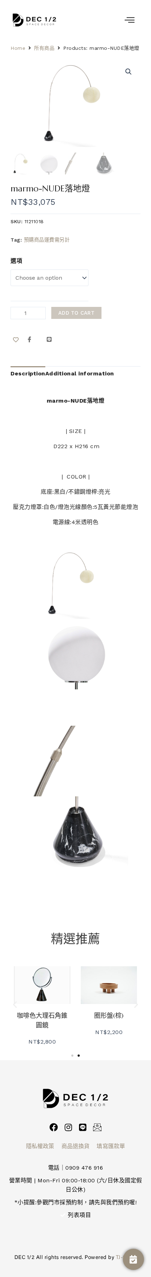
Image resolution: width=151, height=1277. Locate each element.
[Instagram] (68, 1127)
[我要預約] (133, 1259)
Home (18, 48)
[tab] (28, 373)
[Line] (83, 1127)
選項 (16, 260)
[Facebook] (54, 1127)
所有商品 (44, 48)
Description (28, 373)
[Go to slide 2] (79, 1056)
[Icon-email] (97, 1127)
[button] (15, 1004)
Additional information (79, 373)
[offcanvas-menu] (129, 20)
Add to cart (76, 313)
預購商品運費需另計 (47, 240)
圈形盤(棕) (109, 1015)
